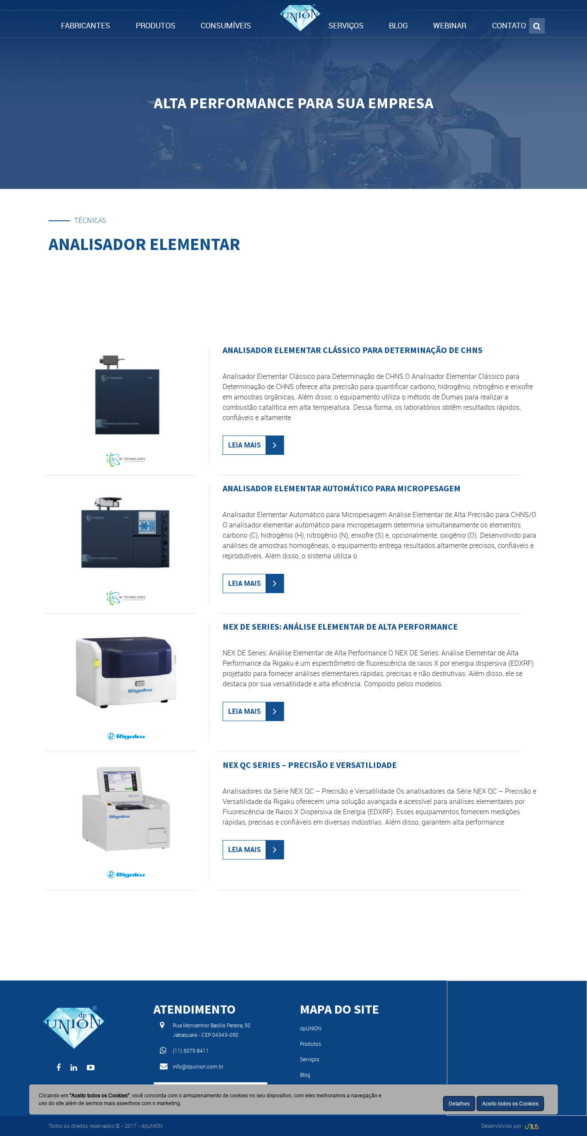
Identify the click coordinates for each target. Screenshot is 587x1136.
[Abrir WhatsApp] (565, 1114)
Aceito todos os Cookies (510, 1103)
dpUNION (310, 1028)
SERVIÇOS (346, 25)
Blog (305, 1074)
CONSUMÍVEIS (226, 25)
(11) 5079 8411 (191, 1050)
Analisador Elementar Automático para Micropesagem (342, 488)
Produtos (310, 1043)
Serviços (309, 1059)
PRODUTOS (155, 25)
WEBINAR (449, 25)
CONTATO (509, 25)
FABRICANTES (85, 25)
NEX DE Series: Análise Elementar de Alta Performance (340, 626)
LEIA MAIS (244, 445)
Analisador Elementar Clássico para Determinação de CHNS (353, 349)
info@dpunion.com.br (198, 1066)
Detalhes (459, 1103)
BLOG (398, 25)
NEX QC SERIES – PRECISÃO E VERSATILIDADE (310, 764)
